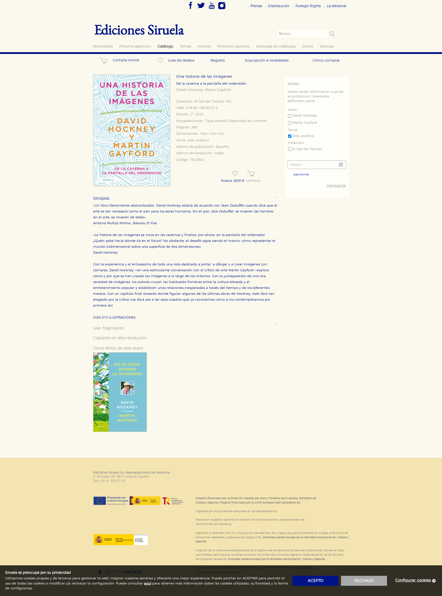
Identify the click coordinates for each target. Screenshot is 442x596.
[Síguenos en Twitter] (201, 9)
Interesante (336, 185)
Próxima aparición (135, 46)
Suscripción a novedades (267, 60)
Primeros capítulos (233, 46)
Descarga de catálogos (276, 46)
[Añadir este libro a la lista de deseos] (235, 173)
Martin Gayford (218, 90)
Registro (218, 60)
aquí (147, 583)
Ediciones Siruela (139, 29)
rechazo (364, 581)
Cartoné (259, 121)
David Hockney (189, 90)
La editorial (336, 6)
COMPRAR (253, 181)
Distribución (278, 6)
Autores (204, 46)
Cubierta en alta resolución (120, 338)
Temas (185, 46)
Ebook (307, 46)
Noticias (327, 46)
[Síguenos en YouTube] (211, 9)
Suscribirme (301, 174)
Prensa (256, 6)
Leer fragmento (108, 328)
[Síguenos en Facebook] (190, 9)
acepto (315, 581)
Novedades (103, 46)
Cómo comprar (326, 60)
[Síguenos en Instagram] (221, 9)
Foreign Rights (308, 6)
